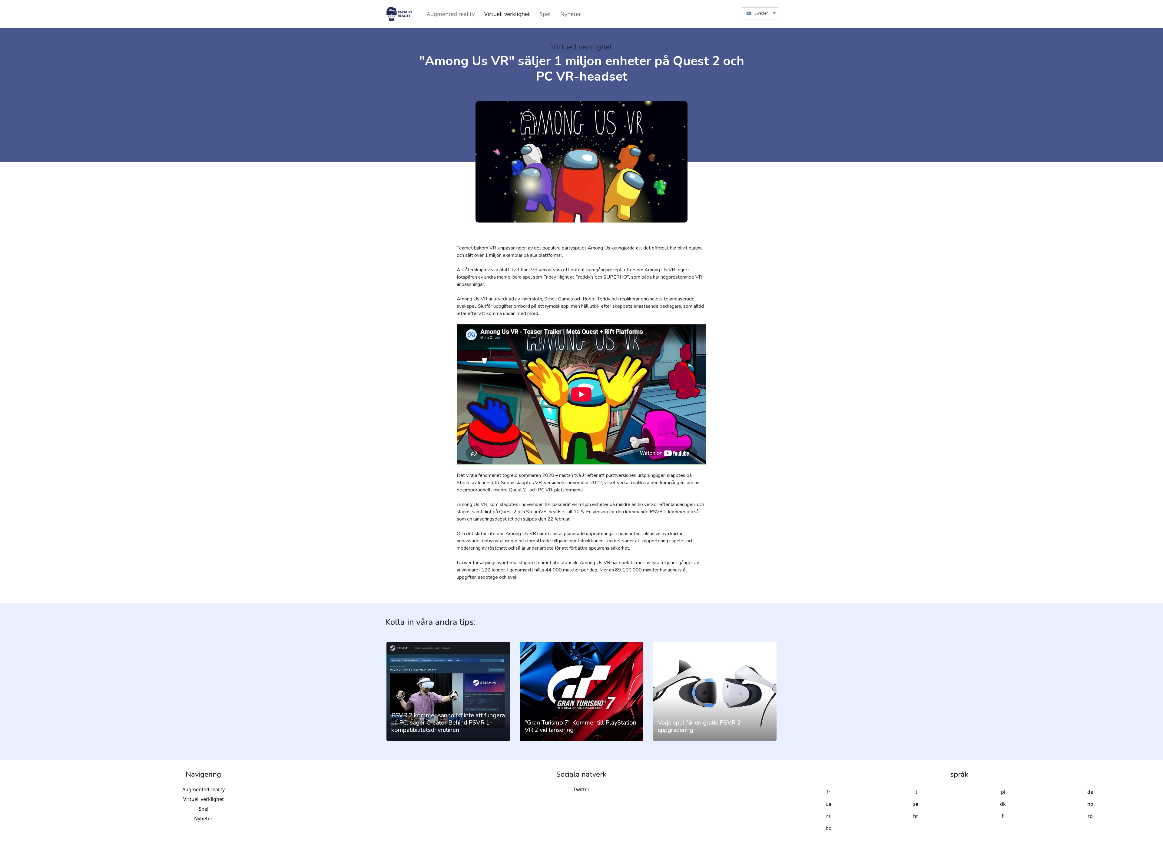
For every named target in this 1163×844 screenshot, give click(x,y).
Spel (545, 14)
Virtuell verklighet (507, 14)
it (915, 792)
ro (1090, 816)
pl (1003, 792)
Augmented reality (451, 14)
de (1090, 792)
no (1090, 804)
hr (915, 816)
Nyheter (570, 14)
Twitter (581, 789)
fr (828, 792)
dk (1003, 804)
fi (1003, 816)
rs (828, 816)
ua (828, 804)
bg (829, 828)
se (915, 804)
